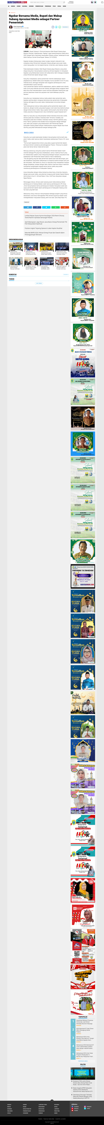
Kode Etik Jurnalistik (60, 1119)
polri (54, 6)
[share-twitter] (56, 27)
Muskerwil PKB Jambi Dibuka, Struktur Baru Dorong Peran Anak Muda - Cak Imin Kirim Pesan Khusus (82, 1082)
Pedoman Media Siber (48, 1119)
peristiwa (57, 1111)
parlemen (10, 1111)
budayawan (42, 1106)
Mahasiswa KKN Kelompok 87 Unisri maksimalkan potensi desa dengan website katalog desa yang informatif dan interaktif (85, 1046)
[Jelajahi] (102, 2)
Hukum (18, 6)
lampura (56, 1108)
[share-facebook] (53, 27)
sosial (59, 6)
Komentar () (65, 27)
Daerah (13, 6)
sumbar (41, 1113)
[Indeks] (92, 2)
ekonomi (31, 6)
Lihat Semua (39, 283)
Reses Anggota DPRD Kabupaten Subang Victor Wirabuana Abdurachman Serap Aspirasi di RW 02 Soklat (83, 1089)
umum (64, 6)
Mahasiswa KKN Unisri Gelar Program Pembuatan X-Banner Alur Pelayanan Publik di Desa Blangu (84, 1054)
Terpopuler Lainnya (83, 1061)
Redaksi (40, 1119)
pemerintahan (39, 6)
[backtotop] (52, 1101)
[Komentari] (65, 207)
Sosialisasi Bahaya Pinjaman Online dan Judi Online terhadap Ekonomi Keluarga (84, 1022)
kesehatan (41, 1108)
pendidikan (48, 6)
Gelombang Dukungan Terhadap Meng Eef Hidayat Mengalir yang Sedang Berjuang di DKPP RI (82, 1096)
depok (55, 1106)
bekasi (9, 1106)
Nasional (24, 6)
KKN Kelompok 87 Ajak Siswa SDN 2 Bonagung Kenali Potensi (84, 1030)
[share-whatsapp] (59, 27)
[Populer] (95, 2)
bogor (24, 1106)
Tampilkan (66, 274)
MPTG (52, 1123)
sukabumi (25, 1113)
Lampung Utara (43, 1104)
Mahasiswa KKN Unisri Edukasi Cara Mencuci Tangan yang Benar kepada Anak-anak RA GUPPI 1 (85, 1038)
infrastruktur (27, 1108)
